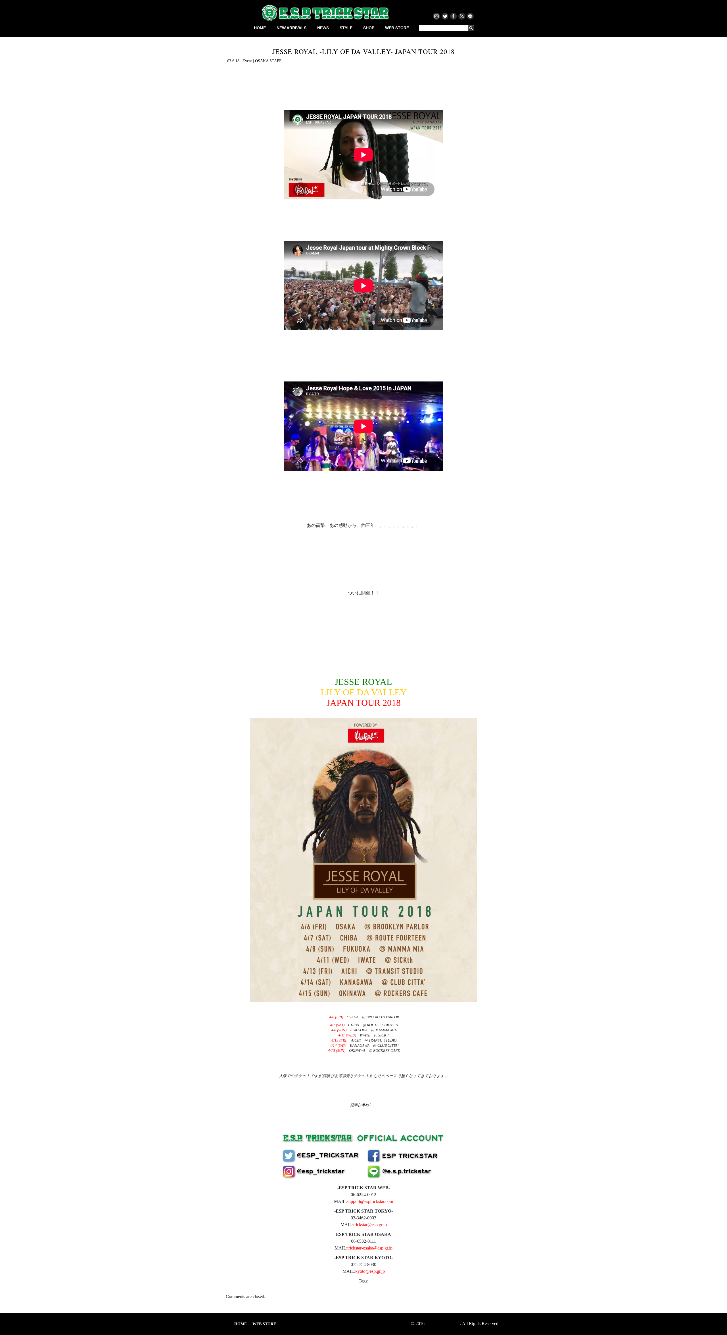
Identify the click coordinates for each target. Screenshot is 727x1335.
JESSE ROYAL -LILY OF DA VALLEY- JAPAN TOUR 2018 (363, 51)
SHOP (368, 28)
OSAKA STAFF (268, 61)
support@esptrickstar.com (370, 1201)
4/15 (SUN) (336, 1050)
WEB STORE (397, 28)
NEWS (323, 28)
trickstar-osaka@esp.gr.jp (369, 1248)
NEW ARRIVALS (291, 28)
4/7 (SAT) (337, 1025)
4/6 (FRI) (336, 1017)
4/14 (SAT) (338, 1045)
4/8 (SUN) (338, 1030)
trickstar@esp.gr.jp (370, 1224)
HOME (260, 28)
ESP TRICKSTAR (443, 1323)
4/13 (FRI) (339, 1040)
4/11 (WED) (347, 1035)
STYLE (346, 28)
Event (247, 61)
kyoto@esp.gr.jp (370, 1271)
